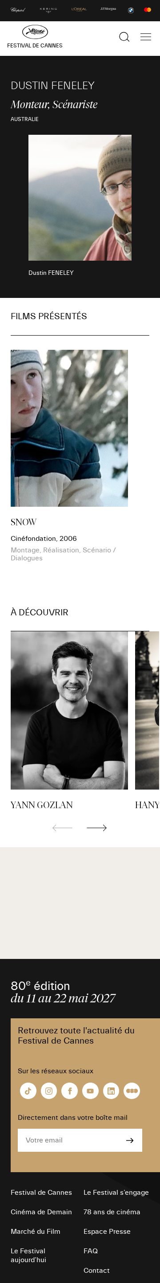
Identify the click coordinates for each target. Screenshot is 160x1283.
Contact (97, 1271)
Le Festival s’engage (116, 1193)
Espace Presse (107, 1232)
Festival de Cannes (41, 1193)
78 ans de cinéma (112, 1212)
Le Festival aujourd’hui (28, 1255)
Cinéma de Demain (41, 1212)
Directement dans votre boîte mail (73, 1118)
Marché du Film (35, 1232)
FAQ (91, 1251)
